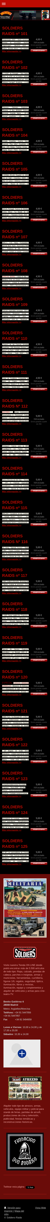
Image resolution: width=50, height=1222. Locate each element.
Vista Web (40, 1208)
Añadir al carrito (39, 50)
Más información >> (11, 51)
